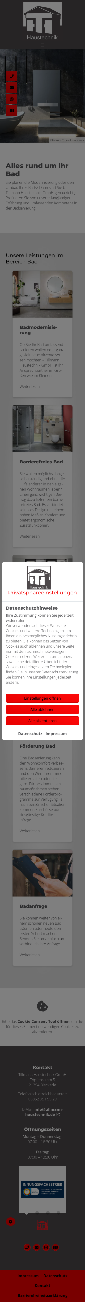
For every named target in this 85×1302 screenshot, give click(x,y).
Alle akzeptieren (42, 720)
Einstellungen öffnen (42, 698)
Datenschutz (30, 733)
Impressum (56, 733)
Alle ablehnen (42, 709)
